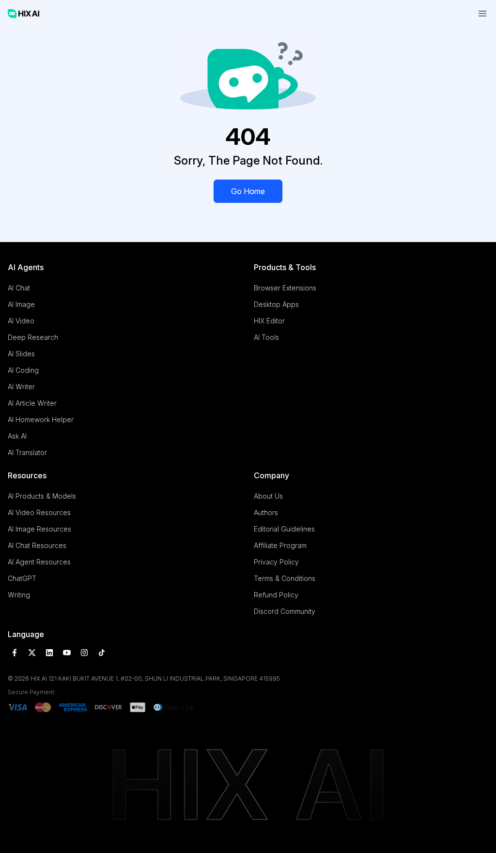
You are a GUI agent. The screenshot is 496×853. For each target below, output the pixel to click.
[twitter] (32, 652)
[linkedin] (49, 652)
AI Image (21, 304)
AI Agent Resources (39, 562)
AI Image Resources (39, 529)
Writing (19, 595)
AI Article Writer (32, 403)
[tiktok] (101, 652)
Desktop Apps (276, 304)
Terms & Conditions (284, 578)
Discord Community (284, 611)
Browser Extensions (285, 288)
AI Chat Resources (37, 545)
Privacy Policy (276, 562)
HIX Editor (269, 321)
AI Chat (19, 288)
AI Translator (27, 452)
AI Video (21, 321)
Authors (266, 512)
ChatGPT (22, 578)
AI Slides (21, 354)
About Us (268, 496)
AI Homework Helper (41, 419)
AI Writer (21, 386)
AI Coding (23, 370)
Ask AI (17, 436)
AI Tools (266, 337)
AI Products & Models (42, 496)
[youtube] (66, 652)
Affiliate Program (280, 545)
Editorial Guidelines (284, 529)
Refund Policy (276, 595)
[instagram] (84, 652)
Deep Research (33, 337)
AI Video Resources (39, 512)
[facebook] (14, 652)
